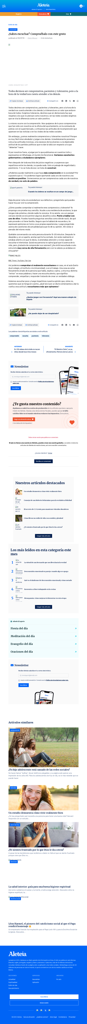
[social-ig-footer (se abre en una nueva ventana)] (50, 1010)
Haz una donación (29, 1017)
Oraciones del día (22, 651)
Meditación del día (23, 636)
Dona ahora (42, 14)
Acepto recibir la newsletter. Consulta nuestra (33, 382)
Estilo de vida (12, 25)
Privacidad (72, 1017)
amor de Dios (15, 825)
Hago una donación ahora (22, 419)
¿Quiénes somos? (42, 1017)
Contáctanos (62, 1017)
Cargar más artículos (43, 536)
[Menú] (15, 6)
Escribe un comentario (43, 461)
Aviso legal (53, 1017)
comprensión (14, 336)
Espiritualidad (12, 982)
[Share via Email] (74, 101)
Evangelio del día (22, 644)
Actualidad (11, 979)
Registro (19, 14)
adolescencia (15, 730)
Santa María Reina (50, 9)
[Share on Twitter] (70, 101)
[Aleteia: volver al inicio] (43, 5)
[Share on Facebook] (62, 101)
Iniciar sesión (44, 1003)
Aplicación (35, 982)
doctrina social (15, 899)
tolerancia (45, 336)
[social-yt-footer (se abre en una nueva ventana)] (37, 1010)
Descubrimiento (13, 988)
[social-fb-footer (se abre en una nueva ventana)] (41, 1010)
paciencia (35, 336)
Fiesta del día (19, 628)
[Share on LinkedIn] (66, 101)
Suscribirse (44, 997)
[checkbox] (11, 381)
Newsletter (36, 979)
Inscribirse (15, 388)
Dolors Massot (32, 38)
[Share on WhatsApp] (78, 101)
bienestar (14, 862)
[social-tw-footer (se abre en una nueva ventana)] (45, 1010)
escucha (25, 336)
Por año (58, 979)
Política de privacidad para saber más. (57, 680)
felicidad (13, 788)
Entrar (50, 453)
